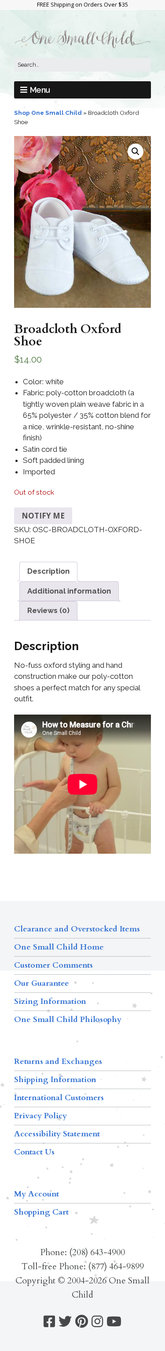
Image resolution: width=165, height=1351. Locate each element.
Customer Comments (53, 965)
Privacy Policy (40, 1115)
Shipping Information (55, 1079)
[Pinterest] (81, 1322)
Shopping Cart (41, 1212)
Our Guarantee (41, 983)
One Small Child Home (59, 947)
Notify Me (43, 516)
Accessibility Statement (57, 1133)
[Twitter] (65, 1322)
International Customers (59, 1097)
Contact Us (34, 1152)
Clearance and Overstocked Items (77, 929)
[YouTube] (113, 1322)
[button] (135, 151)
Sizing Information (50, 1001)
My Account (36, 1194)
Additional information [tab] (69, 591)
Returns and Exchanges (58, 1061)
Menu (40, 90)
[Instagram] (97, 1322)
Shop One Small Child (48, 112)
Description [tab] (48, 571)
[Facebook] (49, 1322)
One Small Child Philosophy (67, 1019)
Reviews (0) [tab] (48, 610)
